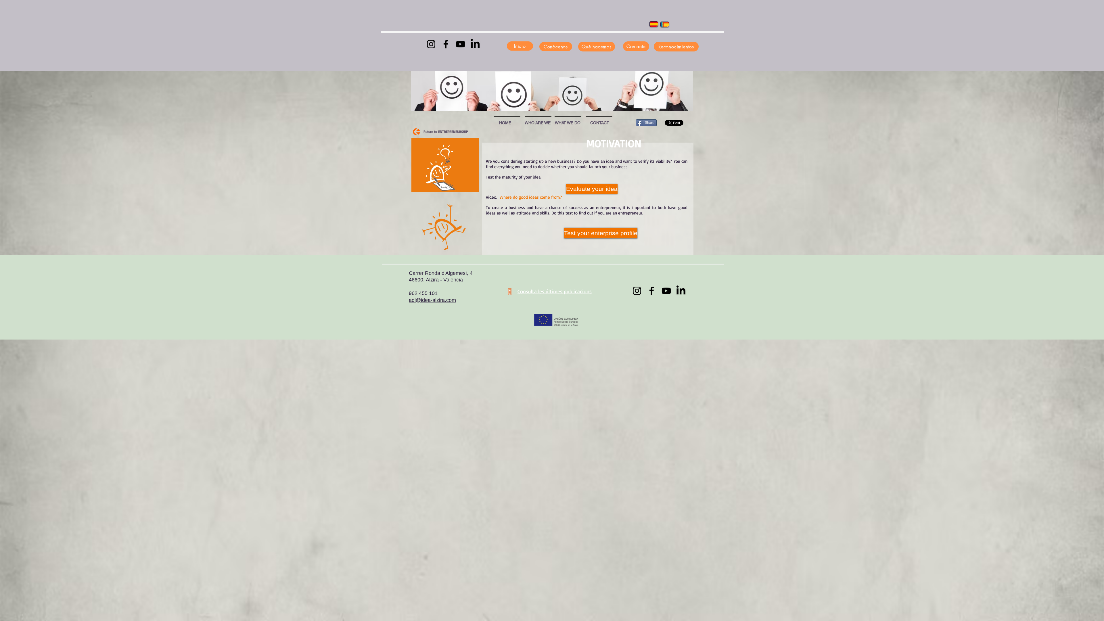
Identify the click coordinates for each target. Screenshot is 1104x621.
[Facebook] (445, 44)
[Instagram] (431, 44)
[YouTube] (460, 44)
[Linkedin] (475, 44)
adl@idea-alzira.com (432, 300)
